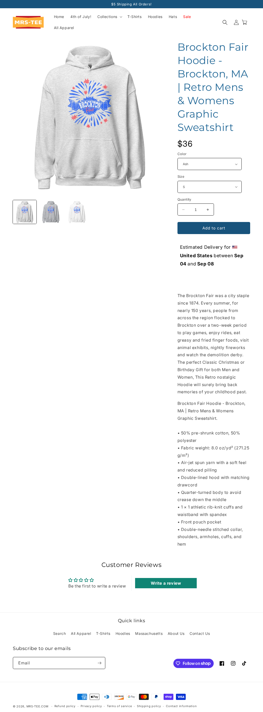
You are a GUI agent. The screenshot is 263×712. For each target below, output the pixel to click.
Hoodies (123, 633)
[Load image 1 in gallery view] (24, 212)
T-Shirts (103, 633)
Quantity (184, 199)
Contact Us (200, 633)
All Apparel (81, 633)
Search (59, 633)
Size (181, 176)
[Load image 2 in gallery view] (51, 212)
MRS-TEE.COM (37, 706)
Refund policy (65, 706)
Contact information (181, 706)
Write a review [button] (166, 583)
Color (182, 154)
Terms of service (119, 706)
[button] (109, 16)
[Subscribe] (99, 663)
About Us (176, 633)
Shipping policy (149, 706)
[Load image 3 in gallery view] (77, 212)
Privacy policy (91, 706)
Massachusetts (149, 633)
